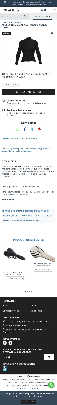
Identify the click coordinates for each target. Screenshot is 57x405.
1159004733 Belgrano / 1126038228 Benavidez (27, 321)
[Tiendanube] (28, 377)
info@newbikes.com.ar (16, 325)
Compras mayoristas (12, 311)
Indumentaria (15, 22)
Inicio (4, 22)
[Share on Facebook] (24, 129)
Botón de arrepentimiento (28, 388)
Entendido (28, 402)
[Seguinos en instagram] (5, 343)
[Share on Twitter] (31, 129)
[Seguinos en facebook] (10, 343)
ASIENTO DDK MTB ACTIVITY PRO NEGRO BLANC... (14, 273)
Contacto (32, 305)
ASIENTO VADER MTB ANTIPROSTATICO (42, 265)
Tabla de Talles (35, 311)
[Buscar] (25, 17)
